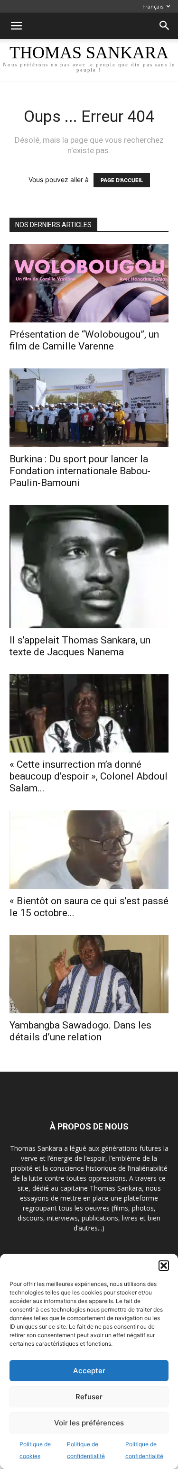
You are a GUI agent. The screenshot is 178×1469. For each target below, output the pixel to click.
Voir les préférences (89, 1422)
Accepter (89, 1370)
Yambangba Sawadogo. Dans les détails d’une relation (80, 1031)
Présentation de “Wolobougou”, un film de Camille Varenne (84, 340)
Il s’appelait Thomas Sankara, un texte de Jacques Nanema (79, 646)
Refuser (89, 1396)
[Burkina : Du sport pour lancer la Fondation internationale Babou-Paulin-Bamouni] (89, 407)
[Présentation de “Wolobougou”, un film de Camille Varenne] (89, 283)
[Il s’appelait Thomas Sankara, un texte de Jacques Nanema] (89, 566)
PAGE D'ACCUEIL (122, 180)
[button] (164, 1265)
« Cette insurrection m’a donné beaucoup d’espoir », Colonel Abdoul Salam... (88, 776)
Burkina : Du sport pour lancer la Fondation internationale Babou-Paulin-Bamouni (79, 470)
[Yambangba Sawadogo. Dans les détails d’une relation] (89, 974)
